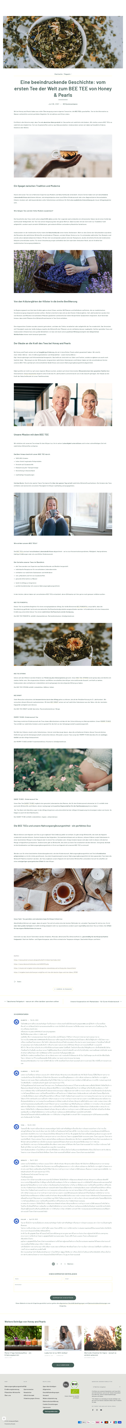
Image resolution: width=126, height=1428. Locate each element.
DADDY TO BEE (29, 803)
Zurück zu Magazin (64, 989)
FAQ (25, 1386)
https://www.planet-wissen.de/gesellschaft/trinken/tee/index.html (37, 960)
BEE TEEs (20, 551)
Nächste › (70, 1264)
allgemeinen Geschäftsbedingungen (72, 1303)
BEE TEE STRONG (82, 678)
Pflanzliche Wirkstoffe (12, 1392)
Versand (46, 1395)
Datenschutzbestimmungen (97, 1303)
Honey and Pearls (13, 1421)
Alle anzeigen (63, 1365)
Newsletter (28, 1392)
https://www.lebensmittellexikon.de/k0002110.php (31, 964)
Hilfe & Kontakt (29, 1395)
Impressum (47, 1407)
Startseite (59, 74)
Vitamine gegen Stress (32, 1398)
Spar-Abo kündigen (49, 1386)
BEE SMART (54, 702)
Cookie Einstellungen (50, 1404)
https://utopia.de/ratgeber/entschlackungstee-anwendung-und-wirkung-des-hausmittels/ (45, 968)
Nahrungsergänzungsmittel (14, 1386)
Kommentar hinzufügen (63, 1298)
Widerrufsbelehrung (50, 1398)
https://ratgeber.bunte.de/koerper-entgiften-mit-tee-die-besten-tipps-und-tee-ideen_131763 (46, 972)
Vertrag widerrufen (51, 1411)
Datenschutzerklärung (50, 1401)
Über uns (8, 1395)
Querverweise (28, 1389)
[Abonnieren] (120, 1387)
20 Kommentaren (70, 104)
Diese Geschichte (30, 373)
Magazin (67, 74)
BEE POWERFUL (82, 606)
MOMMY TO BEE (106, 721)
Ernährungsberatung (12, 1389)
